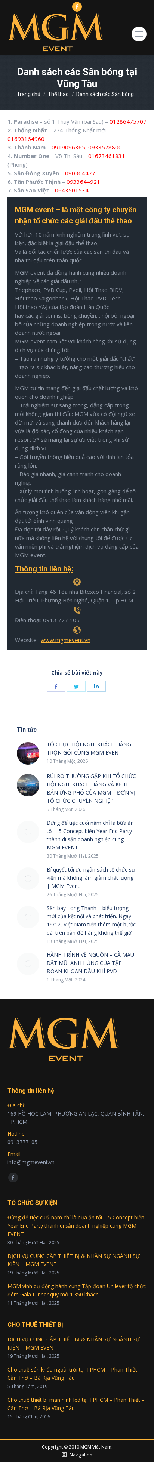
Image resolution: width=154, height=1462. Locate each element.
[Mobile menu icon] (139, 34)
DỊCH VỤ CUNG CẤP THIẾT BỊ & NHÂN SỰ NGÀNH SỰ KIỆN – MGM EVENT (73, 1260)
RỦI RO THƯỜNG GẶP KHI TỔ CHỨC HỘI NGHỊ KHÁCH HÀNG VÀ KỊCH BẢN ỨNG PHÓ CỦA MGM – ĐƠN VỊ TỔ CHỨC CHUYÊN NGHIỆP (91, 788)
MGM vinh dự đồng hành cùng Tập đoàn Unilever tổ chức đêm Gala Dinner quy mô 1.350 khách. (76, 1290)
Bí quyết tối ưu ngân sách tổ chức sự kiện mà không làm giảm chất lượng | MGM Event (91, 877)
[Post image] (28, 753)
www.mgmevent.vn (65, 640)
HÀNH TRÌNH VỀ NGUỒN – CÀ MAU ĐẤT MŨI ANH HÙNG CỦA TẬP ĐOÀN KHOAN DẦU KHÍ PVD (90, 963)
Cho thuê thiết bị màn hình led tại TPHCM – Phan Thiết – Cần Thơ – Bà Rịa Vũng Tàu (76, 1404)
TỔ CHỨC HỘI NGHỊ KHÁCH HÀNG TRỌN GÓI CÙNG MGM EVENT (89, 748)
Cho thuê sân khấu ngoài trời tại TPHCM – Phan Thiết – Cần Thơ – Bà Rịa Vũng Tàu (74, 1373)
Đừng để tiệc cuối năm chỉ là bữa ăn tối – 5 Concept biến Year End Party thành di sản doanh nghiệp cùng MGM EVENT (90, 835)
